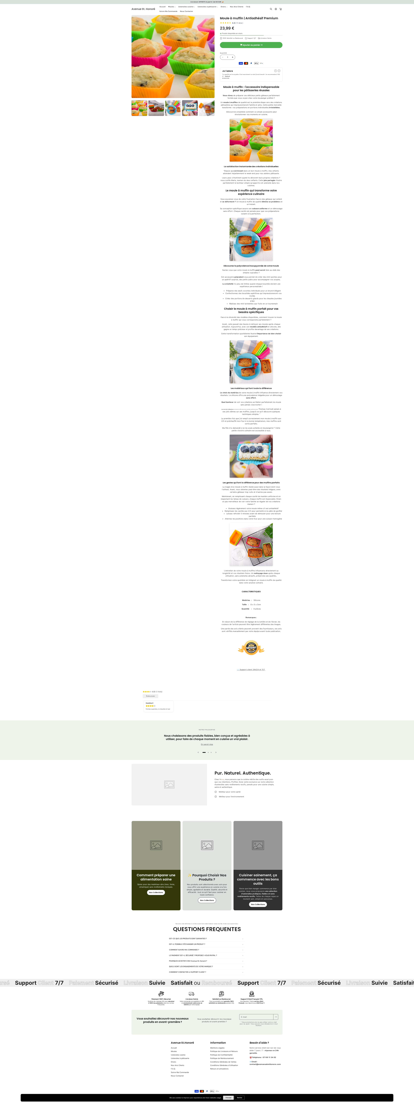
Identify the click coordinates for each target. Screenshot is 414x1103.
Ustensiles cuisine (178, 1055)
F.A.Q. (173, 1069)
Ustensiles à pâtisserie (180, 1058)
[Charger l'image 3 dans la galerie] (173, 108)
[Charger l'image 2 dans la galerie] (156, 108)
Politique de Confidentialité (221, 1055)
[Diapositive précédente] (198, 752)
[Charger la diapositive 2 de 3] (208, 752)
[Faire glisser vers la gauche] (275, 70)
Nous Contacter (177, 1076)
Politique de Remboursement (222, 1058)
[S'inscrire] (275, 1017)
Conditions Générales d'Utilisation (224, 1065)
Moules (174, 1051)
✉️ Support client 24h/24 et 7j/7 (251, 669)
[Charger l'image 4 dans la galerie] (190, 108)
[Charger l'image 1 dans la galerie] (139, 108)
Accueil (174, 1048)
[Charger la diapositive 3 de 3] (211, 752)
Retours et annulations (219, 1069)
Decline (239, 1097)
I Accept (228, 1097)
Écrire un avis (150, 696)
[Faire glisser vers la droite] (279, 70)
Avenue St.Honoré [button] (182, 1042)
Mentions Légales (217, 1048)
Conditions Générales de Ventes (223, 1062)
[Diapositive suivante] (216, 752)
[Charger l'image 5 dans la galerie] (207, 108)
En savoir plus (207, 744)
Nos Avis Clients (177, 1065)
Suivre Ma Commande (180, 1072)
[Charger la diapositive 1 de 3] (204, 752)
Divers (173, 1062)
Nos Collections (156, 892)
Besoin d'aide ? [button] (259, 1042)
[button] (172, 6)
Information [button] (218, 1042)
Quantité (223, 53)
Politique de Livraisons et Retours (224, 1051)
